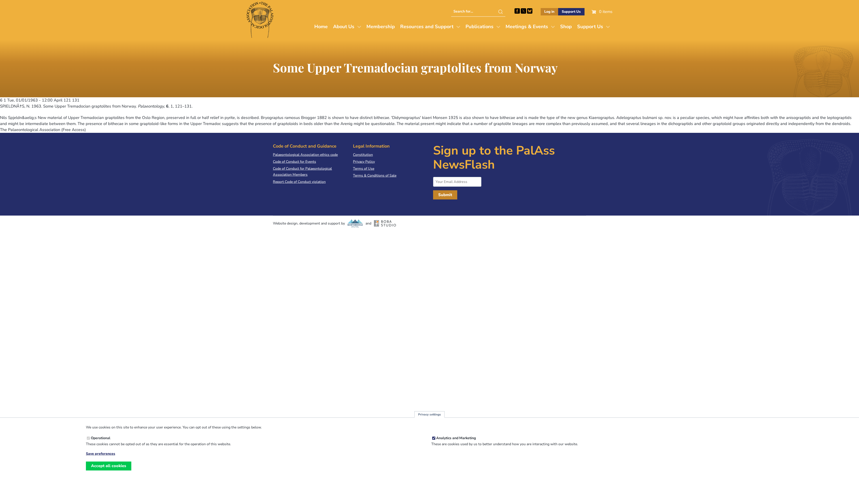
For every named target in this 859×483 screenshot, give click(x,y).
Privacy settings (429, 414)
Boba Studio (385, 223)
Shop (566, 26)
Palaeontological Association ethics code (305, 154)
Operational (100, 438)
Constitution (363, 154)
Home (321, 26)
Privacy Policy (364, 161)
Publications (479, 26)
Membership (380, 26)
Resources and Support (426, 26)
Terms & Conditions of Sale (374, 175)
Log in (549, 11)
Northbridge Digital (355, 223)
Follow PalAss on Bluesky (529, 11)
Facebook (517, 11)
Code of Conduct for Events (294, 161)
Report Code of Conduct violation (299, 181)
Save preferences (100, 453)
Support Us (571, 11)
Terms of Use (363, 168)
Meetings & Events (527, 26)
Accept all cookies (108, 465)
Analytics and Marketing (456, 438)
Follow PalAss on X (523, 11)
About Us (343, 26)
